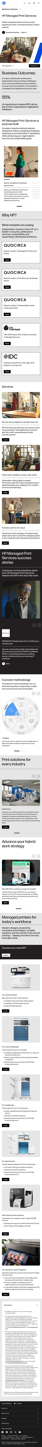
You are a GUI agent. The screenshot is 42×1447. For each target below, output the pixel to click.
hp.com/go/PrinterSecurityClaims (17, 1363)
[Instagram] (11, 1432)
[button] (19, 206)
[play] (21, 599)
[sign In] (34, 3)
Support (4, 1418)
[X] (15, 1432)
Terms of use (5, 1439)
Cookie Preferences (27, 1437)
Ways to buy (5, 1413)
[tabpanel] (16, 189)
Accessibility (23, 1435)
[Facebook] (7, 1432)
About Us (4, 1408)
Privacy (18, 1437)
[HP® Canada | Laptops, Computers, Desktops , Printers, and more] (4, 3)
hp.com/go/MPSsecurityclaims (16, 1327)
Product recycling (13, 1435)
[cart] (29, 3)
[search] (24, 3)
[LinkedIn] (3, 1432)
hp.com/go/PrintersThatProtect (14, 1361)
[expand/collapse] (13, 66)
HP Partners (5, 1423)
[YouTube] (20, 1432)
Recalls (4, 1435)
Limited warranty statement (18, 1439)
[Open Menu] (38, 3)
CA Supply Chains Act (8, 1437)
